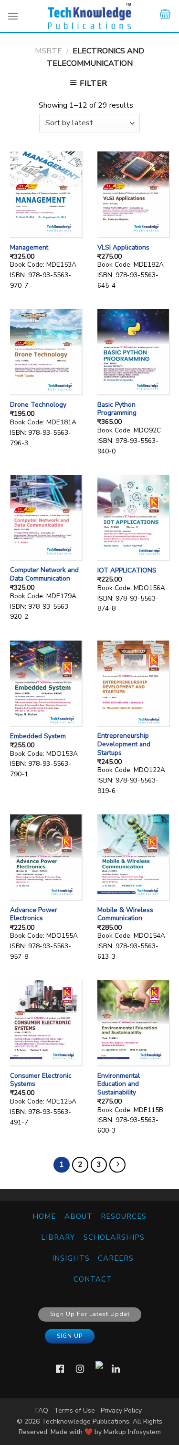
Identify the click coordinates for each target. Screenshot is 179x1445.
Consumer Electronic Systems (41, 1080)
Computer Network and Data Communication (44, 574)
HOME (44, 1216)
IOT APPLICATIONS (127, 570)
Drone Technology (38, 405)
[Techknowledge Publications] (89, 16)
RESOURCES (124, 1216)
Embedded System (38, 736)
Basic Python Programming (117, 409)
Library (58, 1237)
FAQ (41, 1410)
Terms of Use (74, 1410)
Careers (116, 1258)
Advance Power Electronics (33, 914)
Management (29, 247)
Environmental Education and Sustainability (118, 1084)
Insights (71, 1258)
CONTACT (93, 1279)
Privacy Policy (121, 1410)
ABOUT (78, 1216)
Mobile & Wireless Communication (125, 914)
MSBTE (48, 51)
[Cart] (165, 16)
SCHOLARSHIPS (114, 1237)
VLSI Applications (123, 247)
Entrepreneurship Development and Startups (123, 744)
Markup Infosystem (132, 1431)
